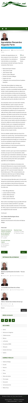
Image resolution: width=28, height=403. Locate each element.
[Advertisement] (14, 18)
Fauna (4, 373)
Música (4, 338)
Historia (5, 367)
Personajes (5, 379)
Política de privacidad (12, 401)
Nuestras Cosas (18, 230)
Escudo (4, 364)
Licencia (20, 401)
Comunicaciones (7, 384)
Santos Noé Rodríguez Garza (17, 275)
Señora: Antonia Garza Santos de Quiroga (11, 301)
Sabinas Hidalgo (7, 361)
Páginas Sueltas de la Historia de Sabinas (11, 47)
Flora (4, 370)
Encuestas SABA (7, 344)
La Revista (5, 341)
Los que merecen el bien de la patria (10, 287)
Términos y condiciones (19, 399)
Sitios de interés (7, 376)
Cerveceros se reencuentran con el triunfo (24, 252)
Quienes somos (8, 399)
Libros (4, 329)
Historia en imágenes (8, 332)
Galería (4, 352)
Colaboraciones (6, 335)
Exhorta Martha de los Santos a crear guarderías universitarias (5, 252)
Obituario (5, 347)
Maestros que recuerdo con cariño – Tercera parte (13, 272)
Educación (5, 382)
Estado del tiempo (7, 349)
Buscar (3, 307)
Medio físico (6, 387)
